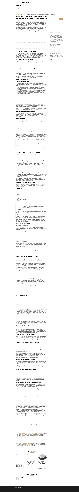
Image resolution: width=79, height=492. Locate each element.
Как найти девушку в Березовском (55, 48)
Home (16, 14)
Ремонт (35, 10)
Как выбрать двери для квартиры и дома (56, 47)
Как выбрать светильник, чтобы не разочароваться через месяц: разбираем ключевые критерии (56, 44)
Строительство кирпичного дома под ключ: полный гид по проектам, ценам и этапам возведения (56, 40)
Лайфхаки (40, 10)
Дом (26, 10)
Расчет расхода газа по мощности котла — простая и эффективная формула (30, 433)
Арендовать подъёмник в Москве (55, 53)
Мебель (30, 10)
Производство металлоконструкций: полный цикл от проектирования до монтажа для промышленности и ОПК (56, 36)
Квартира (21, 10)
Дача (16, 10)
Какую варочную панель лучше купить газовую (25, 443)
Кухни (19, 14)
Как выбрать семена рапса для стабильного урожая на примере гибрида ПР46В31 (57, 29)
